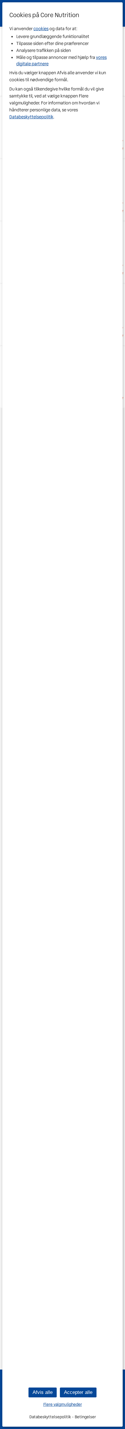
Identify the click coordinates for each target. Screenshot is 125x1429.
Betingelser (85, 1417)
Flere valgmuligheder (62, 1404)
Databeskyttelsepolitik (31, 117)
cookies (41, 29)
